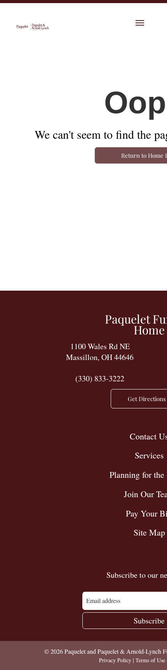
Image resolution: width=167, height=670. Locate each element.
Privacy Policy (115, 660)
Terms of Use (150, 660)
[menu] (140, 23)
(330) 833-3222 (99, 378)
